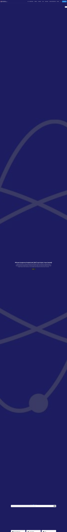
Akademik (39, 1)
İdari (43, 1)
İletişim (58, 1)
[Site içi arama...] (61, 1)
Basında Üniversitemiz (52, 1)
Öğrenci (36, 1)
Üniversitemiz (31, 1)
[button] (30, 504)
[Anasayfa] (4, 1)
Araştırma (46, 1)
